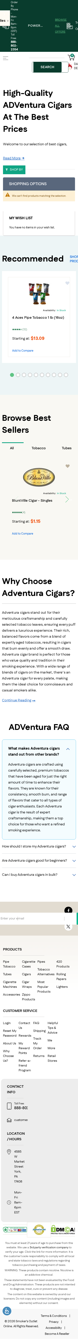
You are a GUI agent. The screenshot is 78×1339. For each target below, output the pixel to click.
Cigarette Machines (10, 984)
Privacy (54, 1322)
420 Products (62, 964)
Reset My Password (10, 1033)
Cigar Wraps (27, 984)
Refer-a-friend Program (25, 1066)
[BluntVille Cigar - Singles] (39, 477)
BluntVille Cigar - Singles (32, 500)
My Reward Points (24, 1048)
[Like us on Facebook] (68, 911)
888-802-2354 (14, 46)
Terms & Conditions (54, 1316)
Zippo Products (28, 997)
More (51, 1048)
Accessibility (54, 1328)
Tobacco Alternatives (45, 972)
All (12, 448)
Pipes (41, 962)
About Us (9, 1043)
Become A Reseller (57, 1334)
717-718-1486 (67, 1108)
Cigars (26, 974)
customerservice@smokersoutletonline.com (46, 1120)
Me (50, 1040)
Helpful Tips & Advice (53, 1028)
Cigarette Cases (28, 964)
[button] (67, 283)
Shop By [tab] (16, 169)
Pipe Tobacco (9, 964)
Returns (38, 1056)
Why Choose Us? (8, 1056)
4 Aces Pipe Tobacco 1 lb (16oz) (38, 317)
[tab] (13, 448)
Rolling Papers (61, 976)
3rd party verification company (49, 1248)
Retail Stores (52, 1058)
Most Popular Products (43, 987)
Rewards (25, 1035)
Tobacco (39, 448)
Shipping (39, 1031)
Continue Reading (16, 700)
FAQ (36, 1023)
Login (7, 1023)
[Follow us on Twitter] (68, 927)
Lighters (62, 987)
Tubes (7, 974)
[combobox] (50, 67)
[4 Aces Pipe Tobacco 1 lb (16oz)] (39, 294)
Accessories (11, 994)
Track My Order (37, 1043)
